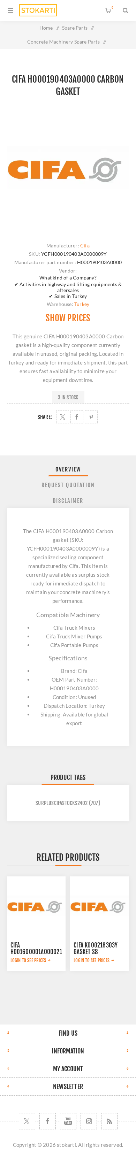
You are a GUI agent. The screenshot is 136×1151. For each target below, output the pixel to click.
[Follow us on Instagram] (89, 1121)
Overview (68, 469)
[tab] (68, 469)
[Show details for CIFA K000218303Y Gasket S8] (99, 905)
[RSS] (109, 1121)
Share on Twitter (62, 416)
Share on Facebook (76, 416)
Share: (45, 417)
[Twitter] (27, 1121)
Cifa (85, 245)
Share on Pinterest (91, 416)
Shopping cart (112, 7)
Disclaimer (68, 500)
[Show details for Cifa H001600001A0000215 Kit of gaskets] (36, 905)
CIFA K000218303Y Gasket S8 (96, 949)
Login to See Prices (28, 960)
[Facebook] (47, 1121)
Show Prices (68, 318)
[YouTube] (68, 1121)
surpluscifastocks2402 (62, 803)
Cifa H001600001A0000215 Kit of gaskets (37, 952)
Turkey (81, 304)
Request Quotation (68, 485)
